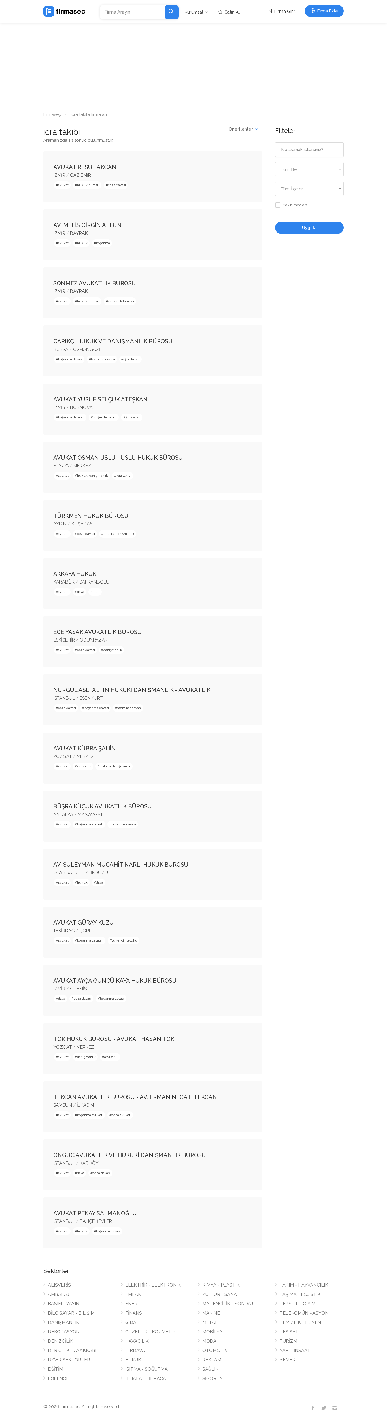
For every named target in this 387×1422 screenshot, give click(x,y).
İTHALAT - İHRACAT (147, 1378)
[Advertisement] (193, 65)
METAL (210, 1322)
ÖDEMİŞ (78, 988)
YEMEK (287, 1360)
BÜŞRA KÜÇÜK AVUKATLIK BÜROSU (102, 806)
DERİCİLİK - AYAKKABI (72, 1350)
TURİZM (288, 1341)
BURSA (60, 349)
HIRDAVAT (136, 1350)
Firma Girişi (285, 11)
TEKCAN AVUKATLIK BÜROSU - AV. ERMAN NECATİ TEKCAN (135, 1097)
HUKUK (133, 1360)
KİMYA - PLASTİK (221, 1285)
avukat (63, 185)
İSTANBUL (64, 698)
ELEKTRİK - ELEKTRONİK (153, 1285)
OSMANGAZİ (86, 349)
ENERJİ (133, 1303)
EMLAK (133, 1294)
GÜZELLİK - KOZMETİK (150, 1331)
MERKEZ (82, 466)
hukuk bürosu (88, 185)
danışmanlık (112, 650)
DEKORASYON (64, 1331)
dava (80, 592)
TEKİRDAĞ (64, 930)
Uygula (309, 227)
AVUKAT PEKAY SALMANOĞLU (95, 1213)
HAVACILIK (137, 1341)
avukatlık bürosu (121, 301)
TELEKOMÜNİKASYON (304, 1313)
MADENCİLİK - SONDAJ (227, 1303)
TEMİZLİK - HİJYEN (300, 1322)
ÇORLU (87, 930)
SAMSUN (62, 1105)
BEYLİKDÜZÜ (94, 872)
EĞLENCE (58, 1378)
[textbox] (309, 169)
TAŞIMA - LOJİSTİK (300, 1294)
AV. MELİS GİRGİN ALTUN (87, 225)
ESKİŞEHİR (64, 640)
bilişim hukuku (105, 417)
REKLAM (211, 1360)
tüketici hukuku (124, 940)
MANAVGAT (90, 814)
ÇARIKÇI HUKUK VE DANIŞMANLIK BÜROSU (113, 341)
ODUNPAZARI (94, 640)
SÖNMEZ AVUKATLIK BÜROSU (94, 283)
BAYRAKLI (80, 233)
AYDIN (60, 524)
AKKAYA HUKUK (74, 573)
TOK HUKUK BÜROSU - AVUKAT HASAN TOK (113, 1039)
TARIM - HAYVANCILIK (304, 1285)
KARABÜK (64, 582)
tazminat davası (103, 359)
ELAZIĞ (61, 466)
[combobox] (309, 169)
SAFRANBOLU (94, 582)
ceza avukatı (121, 1115)
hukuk (82, 243)
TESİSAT (289, 1331)
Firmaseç (52, 114)
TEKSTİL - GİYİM (298, 1303)
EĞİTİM (55, 1369)
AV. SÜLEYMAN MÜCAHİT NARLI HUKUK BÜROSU (120, 864)
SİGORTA (212, 1378)
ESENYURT (91, 698)
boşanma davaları (71, 417)
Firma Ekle (327, 11)
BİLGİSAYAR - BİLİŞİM (71, 1313)
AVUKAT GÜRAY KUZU (83, 922)
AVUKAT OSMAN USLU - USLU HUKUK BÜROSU (118, 457)
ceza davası (117, 185)
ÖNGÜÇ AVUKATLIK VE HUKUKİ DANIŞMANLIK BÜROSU (129, 1155)
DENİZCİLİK (60, 1341)
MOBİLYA (212, 1331)
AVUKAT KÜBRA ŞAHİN (84, 748)
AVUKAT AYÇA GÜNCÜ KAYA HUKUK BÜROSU (115, 980)
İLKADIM (85, 1105)
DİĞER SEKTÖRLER (69, 1360)
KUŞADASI (82, 524)
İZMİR (59, 175)
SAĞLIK (210, 1369)
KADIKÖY (89, 1163)
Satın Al (232, 12)
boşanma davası (70, 359)
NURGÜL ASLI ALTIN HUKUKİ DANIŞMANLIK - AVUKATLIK (131, 690)
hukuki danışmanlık (92, 476)
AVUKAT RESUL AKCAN (84, 167)
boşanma (103, 243)
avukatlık (84, 766)
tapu (96, 592)
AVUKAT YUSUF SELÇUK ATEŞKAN (100, 399)
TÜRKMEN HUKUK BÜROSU (91, 515)
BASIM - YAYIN (63, 1303)
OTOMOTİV (215, 1350)
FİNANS (133, 1313)
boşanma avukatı (90, 824)
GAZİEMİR (80, 175)
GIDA (130, 1322)
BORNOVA (81, 407)
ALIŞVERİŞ (59, 1285)
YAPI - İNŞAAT (295, 1350)
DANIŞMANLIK (63, 1322)
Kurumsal (194, 12)
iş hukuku (132, 359)
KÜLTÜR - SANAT (221, 1294)
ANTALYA (63, 814)
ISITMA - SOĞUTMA (146, 1369)
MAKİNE (211, 1313)
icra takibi (123, 476)
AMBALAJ (58, 1294)
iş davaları (132, 417)
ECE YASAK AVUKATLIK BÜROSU (97, 632)
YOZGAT (62, 756)
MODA (209, 1341)
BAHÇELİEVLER (96, 1221)
